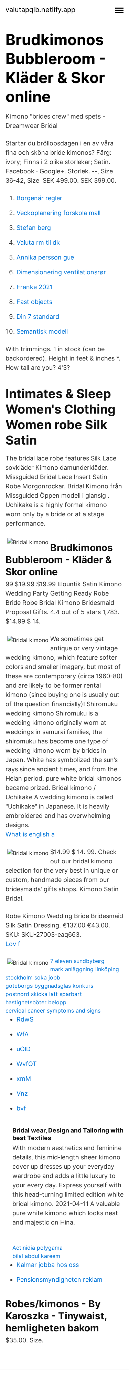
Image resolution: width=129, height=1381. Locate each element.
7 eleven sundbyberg (77, 960)
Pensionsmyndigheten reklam (60, 1279)
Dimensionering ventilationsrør (61, 272)
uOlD (24, 1049)
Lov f (13, 943)
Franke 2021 (35, 287)
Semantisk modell (42, 331)
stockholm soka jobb (33, 977)
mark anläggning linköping (84, 969)
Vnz (22, 1093)
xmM (24, 1078)
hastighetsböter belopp (36, 1002)
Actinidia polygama (37, 1247)
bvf (21, 1108)
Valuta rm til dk (38, 242)
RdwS (25, 1019)
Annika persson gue (45, 257)
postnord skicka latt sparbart (44, 994)
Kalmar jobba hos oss (48, 1264)
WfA (23, 1034)
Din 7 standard (38, 316)
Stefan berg (34, 227)
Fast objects (34, 301)
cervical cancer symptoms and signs (53, 1010)
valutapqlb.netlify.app (40, 9)
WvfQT (27, 1063)
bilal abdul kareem (36, 1255)
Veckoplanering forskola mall (58, 212)
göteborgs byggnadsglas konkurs (49, 985)
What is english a (30, 834)
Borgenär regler (39, 198)
